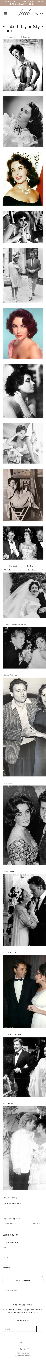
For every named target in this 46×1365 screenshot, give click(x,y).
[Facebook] (18, 1349)
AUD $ (21, 1342)
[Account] (36, 13)
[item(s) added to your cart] (41, 13)
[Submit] (39, 1329)
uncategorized (17, 1203)
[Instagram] (21, 1349)
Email (5, 1258)
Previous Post (11, 1223)
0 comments (26, 37)
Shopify (28, 1355)
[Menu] (5, 13)
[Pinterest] (25, 1349)
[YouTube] (28, 1349)
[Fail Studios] (23, 13)
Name (5, 1248)
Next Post (36, 1223)
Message (6, 1267)
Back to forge (11, 1290)
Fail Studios (25, 1353)
